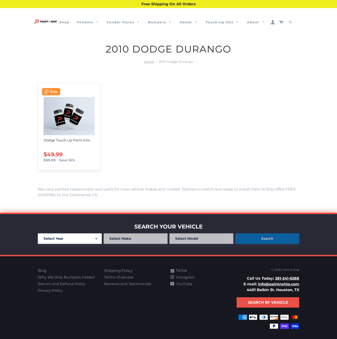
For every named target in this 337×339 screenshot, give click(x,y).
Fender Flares (121, 22)
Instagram (185, 277)
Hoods (186, 22)
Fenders (85, 22)
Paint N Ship (290, 269)
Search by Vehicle (268, 302)
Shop (64, 22)
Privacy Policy (50, 290)
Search (267, 238)
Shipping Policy (118, 270)
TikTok (181, 270)
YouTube (183, 284)
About (253, 22)
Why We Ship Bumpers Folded (66, 277)
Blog (42, 270)
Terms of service (118, 277)
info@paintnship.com (278, 284)
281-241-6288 (287, 278)
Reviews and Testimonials (127, 284)
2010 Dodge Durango (176, 61)
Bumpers (157, 22)
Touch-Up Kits (220, 22)
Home (149, 61)
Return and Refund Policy (61, 284)
